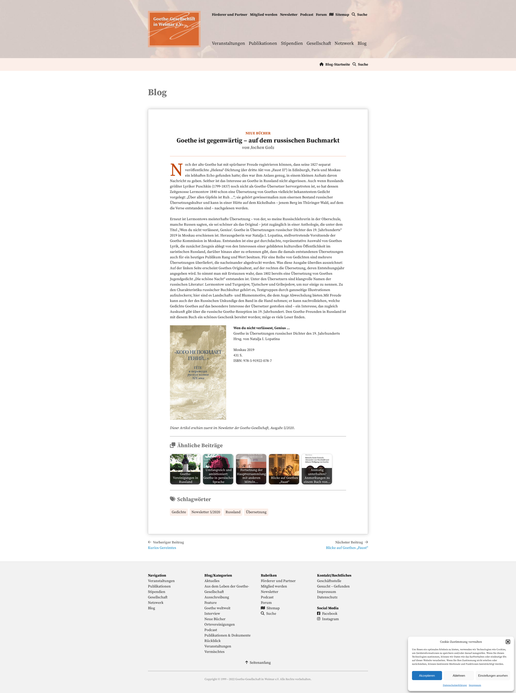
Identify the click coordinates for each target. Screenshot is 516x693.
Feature (210, 602)
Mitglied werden (263, 14)
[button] (508, 642)
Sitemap (342, 14)
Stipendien (292, 43)
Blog (362, 43)
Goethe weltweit (217, 608)
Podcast (306, 14)
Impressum (475, 685)
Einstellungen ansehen (493, 675)
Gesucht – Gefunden (333, 586)
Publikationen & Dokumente (227, 635)
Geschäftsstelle (329, 581)
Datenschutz (327, 597)
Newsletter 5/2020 (205, 512)
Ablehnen (459, 675)
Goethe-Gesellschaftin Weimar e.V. (174, 21)
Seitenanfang (260, 662)
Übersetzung (256, 512)
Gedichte (179, 512)
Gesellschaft (319, 43)
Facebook (329, 613)
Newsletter (289, 14)
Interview (212, 613)
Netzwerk (344, 43)
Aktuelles (212, 581)
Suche (362, 14)
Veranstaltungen (228, 43)
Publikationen (263, 43)
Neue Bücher (258, 133)
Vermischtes (214, 651)
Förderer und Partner (229, 14)
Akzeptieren (427, 675)
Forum (321, 14)
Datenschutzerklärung (455, 685)
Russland (233, 512)
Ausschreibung (216, 597)
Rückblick (212, 641)
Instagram (330, 619)
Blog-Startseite (337, 64)
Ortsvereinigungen (219, 624)
